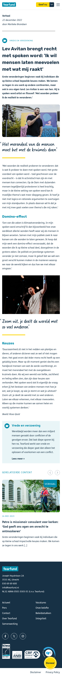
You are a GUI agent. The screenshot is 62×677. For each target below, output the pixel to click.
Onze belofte (42, 607)
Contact (6, 613)
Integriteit (41, 618)
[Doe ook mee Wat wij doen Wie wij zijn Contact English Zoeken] (58, 4)
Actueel (6, 602)
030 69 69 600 (9, 583)
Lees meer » (18, 458)
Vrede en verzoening (21, 40)
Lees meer (31, 518)
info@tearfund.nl (10, 587)
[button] (50, 472)
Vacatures (41, 602)
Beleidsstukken (43, 613)
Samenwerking (10, 623)
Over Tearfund (9, 618)
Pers (4, 607)
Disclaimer (35, 672)
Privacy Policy (53, 672)
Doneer (50, 663)
